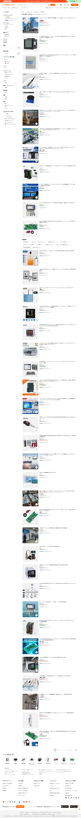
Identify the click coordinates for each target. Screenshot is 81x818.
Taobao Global (45, 812)
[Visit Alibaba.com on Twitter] (71, 798)
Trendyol (54, 812)
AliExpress (22, 812)
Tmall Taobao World (34, 812)
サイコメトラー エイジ (10, 774)
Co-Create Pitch (6, 785)
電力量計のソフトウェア (49, 244)
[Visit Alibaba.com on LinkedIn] (68, 798)
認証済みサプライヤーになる (71, 790)
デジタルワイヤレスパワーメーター (47, 771)
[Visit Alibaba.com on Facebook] (66, 798)
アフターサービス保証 (22, 790)
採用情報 (4, 790)
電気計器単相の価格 (26, 247)
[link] (79, 806)
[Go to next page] (73, 750)
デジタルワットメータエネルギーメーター (38, 241)
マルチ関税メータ (39, 244)
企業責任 (4, 788)
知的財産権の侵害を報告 (54, 793)
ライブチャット (53, 785)
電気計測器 (36, 11)
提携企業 (67, 793)
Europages (59, 812)
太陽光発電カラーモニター (28, 774)
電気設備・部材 (29, 11)
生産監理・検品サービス (23, 793)
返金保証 (20, 785)
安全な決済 (20, 783)
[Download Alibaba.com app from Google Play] (74, 806)
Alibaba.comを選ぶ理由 (7, 783)
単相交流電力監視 (26, 772)
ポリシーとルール (21, 795)
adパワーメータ (8, 769)
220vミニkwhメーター (37, 247)
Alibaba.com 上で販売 (69, 783)
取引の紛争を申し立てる (54, 788)
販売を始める (68, 785)
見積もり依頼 (36, 785)
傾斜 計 (40, 774)
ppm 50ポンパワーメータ (52, 241)
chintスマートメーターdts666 (28, 244)
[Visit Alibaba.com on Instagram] (73, 798)
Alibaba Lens (5, 806)
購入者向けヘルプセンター (55, 783)
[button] (49, 5)
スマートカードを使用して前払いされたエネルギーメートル (64, 771)
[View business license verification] (52, 816)
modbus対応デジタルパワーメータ (64, 769)
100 (70, 750)
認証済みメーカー (37, 783)
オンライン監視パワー (63, 241)
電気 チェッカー (43, 772)
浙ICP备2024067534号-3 (73, 816)
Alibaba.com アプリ (48, 806)
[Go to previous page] (52, 750)
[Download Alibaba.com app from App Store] (65, 806)
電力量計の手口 (26, 241)
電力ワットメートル (9, 772)
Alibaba (23, 11)
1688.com (27, 812)
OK (18, 47)
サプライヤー (48, 25)
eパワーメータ (25, 771)
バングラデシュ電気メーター (11, 771)
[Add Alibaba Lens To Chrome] (20, 806)
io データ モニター (60, 772)
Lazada (40, 812)
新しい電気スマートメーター (45, 769)
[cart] (65, 5)
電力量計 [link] (42, 11)
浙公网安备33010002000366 (61, 816)
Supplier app (39, 806)
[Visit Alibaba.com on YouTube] (76, 798)
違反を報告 (52, 795)
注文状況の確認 (68, 788)
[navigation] (12, 381)
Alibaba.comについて (7, 780)
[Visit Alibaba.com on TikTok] (78, 798)
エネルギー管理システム (27, 769)
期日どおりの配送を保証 (23, 788)
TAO (50, 812)
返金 (50, 790)
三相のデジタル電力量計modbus (61, 244)
